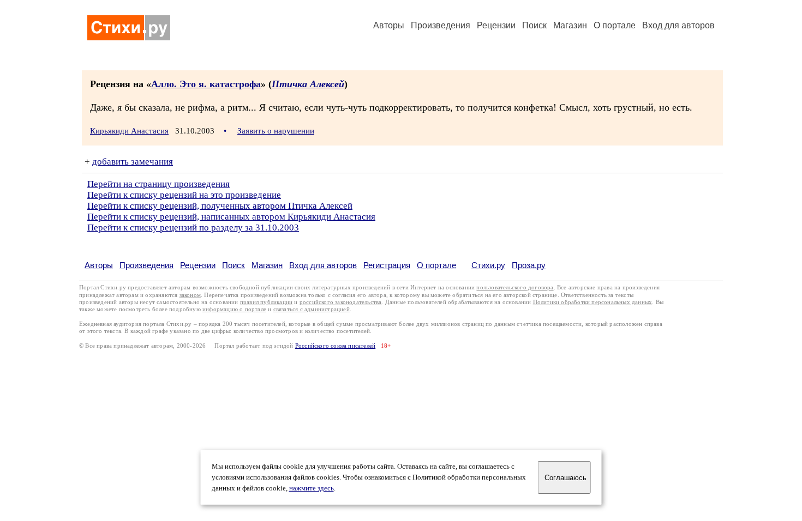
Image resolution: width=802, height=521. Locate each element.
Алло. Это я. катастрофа (206, 83)
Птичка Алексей (308, 83)
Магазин (570, 25)
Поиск (534, 25)
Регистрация (386, 265)
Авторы (388, 25)
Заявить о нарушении (275, 130)
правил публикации (266, 302)
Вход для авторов (678, 25)
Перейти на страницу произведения (158, 184)
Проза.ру (529, 265)
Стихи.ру (488, 265)
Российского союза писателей (335, 346)
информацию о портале (234, 309)
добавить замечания (132, 161)
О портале (436, 265)
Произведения (440, 25)
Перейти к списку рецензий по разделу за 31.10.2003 (193, 227)
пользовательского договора (514, 287)
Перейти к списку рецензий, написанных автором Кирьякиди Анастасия (231, 216)
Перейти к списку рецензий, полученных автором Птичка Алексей (219, 206)
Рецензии (496, 25)
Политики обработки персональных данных (593, 302)
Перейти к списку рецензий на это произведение (184, 195)
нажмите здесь (311, 488)
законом (190, 295)
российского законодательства (341, 302)
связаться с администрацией (311, 309)
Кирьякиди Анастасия (129, 130)
